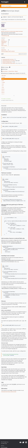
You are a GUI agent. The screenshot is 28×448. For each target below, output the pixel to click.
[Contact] (20, 442)
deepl (16, 71)
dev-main (4, 75)
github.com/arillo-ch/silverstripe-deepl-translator (12, 31)
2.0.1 (3, 79)
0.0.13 (3, 94)
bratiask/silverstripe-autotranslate (8, 391)
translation (5, 71)
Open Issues (4, 45)
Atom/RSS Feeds (4, 443)
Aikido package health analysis (8, 51)
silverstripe (11, 71)
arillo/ (3, 11)
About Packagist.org (4, 442)
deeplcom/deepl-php (7, 62)
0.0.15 (3, 90)
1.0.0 (3, 87)
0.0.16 (3, 89)
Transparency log (5, 35)
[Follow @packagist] (23, 442)
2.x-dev (3, 77)
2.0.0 (3, 80)
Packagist (4, 2)
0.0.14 (3, 92)
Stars (2, 44)
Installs (2, 39)
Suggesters (3, 42)
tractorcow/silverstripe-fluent (8, 63)
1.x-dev (3, 82)
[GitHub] (26, 442)
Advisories (3, 49)
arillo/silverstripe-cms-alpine (8, 60)
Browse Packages (4, 447)
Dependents (4, 41)
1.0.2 (3, 84)
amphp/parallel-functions (8, 59)
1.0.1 (3, 85)
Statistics (2, 445)
